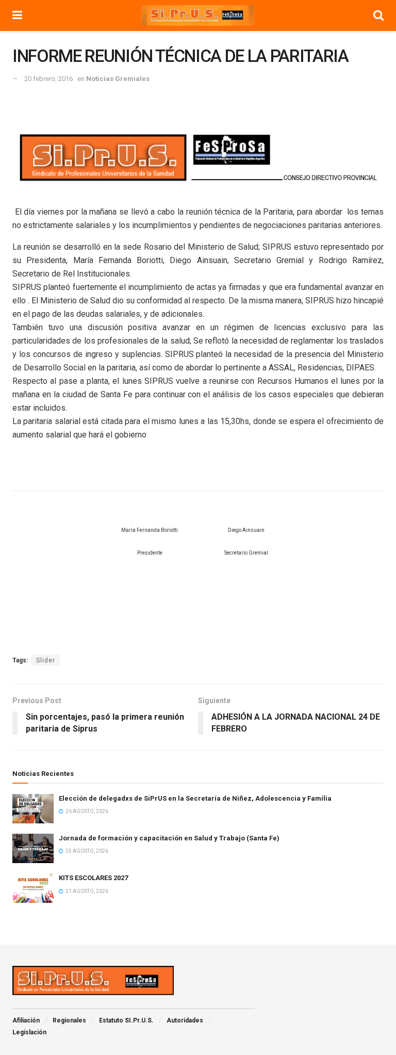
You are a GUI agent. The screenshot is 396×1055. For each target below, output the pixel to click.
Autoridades (185, 1020)
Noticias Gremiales (118, 79)
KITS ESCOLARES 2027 (93, 878)
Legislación (29, 1032)
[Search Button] (378, 15)
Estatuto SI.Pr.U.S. (126, 1020)
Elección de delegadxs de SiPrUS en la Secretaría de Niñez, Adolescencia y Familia (195, 798)
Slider (45, 660)
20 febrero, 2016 (48, 79)
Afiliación (26, 1020)
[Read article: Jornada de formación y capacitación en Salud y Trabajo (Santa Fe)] (33, 848)
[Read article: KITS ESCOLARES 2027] (33, 888)
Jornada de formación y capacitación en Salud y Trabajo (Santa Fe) (169, 838)
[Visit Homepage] (198, 15)
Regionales (69, 1020)
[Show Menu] (17, 15)
